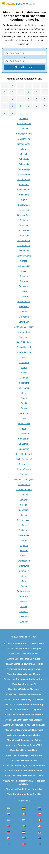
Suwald (23, 606)
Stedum (23, 505)
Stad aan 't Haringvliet (24, 479)
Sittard (24, 357)
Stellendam (24, 530)
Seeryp (24, 271)
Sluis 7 (24, 398)
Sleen (24, 368)
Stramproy (24, 571)
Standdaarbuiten (24, 490)
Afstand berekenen (27, 637)
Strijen (24, 576)
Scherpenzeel (23, 179)
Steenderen (23, 510)
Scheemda (24, 164)
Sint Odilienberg (23, 342)
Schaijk (23, 154)
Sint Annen (24, 322)
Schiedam (24, 195)
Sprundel (24, 474)
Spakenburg (24, 439)
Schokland (24, 235)
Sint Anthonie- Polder (24, 327)
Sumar (24, 586)
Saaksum (23, 118)
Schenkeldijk (24, 169)
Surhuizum (24, 596)
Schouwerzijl (24, 266)
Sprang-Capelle (23, 469)
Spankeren (24, 449)
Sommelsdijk (24, 423)
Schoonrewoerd (23, 256)
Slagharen (24, 362)
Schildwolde (24, 205)
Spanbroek (24, 444)
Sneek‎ (24, 408)
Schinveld (23, 225)
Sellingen (23, 276)
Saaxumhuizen (24, 124)
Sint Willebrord (24, 347)
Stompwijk (24, 566)
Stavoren (24, 500)
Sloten (24, 393)
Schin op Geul (23, 215)
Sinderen (24, 312)
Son (24, 429)
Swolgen (24, 622)
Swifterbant (24, 617)
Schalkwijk (24, 159)
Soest (24, 418)
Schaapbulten (23, 144)
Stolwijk (24, 556)
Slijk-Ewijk (24, 388)
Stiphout (24, 545)
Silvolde (24, 296)
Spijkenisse (23, 464)
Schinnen (23, 220)
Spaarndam (23, 434)
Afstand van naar (24, 643)
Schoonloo (24, 251)
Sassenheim (24, 139)
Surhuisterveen (24, 591)
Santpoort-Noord (24, 134)
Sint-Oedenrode (23, 352)
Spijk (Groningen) (24, 459)
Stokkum (24, 551)
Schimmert (24, 210)
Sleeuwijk (23, 373)
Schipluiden (23, 230)
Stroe (23, 581)
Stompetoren (24, 561)
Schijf (24, 200)
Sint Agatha (24, 317)
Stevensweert (24, 535)
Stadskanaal (24, 484)
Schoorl (23, 261)
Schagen (24, 149)
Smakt (24, 403)
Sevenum (23, 281)
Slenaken (23, 378)
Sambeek (23, 129)
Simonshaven (24, 301)
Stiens (24, 540)
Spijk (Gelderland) (23, 454)
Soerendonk (24, 413)
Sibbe (24, 291)
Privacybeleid (24, 801)
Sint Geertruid (24, 332)
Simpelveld (24, 307)
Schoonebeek (23, 240)
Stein (23, 525)
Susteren (24, 601)
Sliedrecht (24, 383)
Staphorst (23, 495)
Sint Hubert (24, 337)
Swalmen (23, 612)
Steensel (24, 515)
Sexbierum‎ (24, 286)
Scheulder (24, 185)
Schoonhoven (23, 246)
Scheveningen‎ (24, 190)
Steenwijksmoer (23, 520)
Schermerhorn (23, 174)
